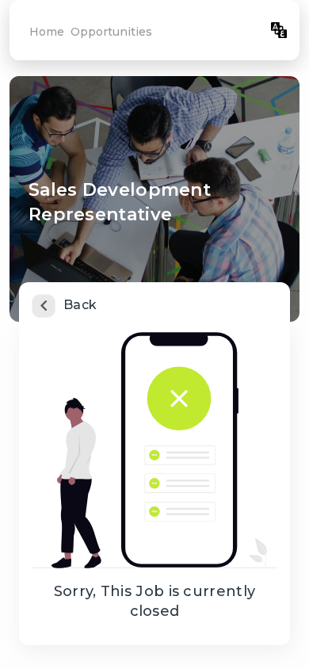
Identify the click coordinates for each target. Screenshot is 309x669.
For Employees (213, 30)
